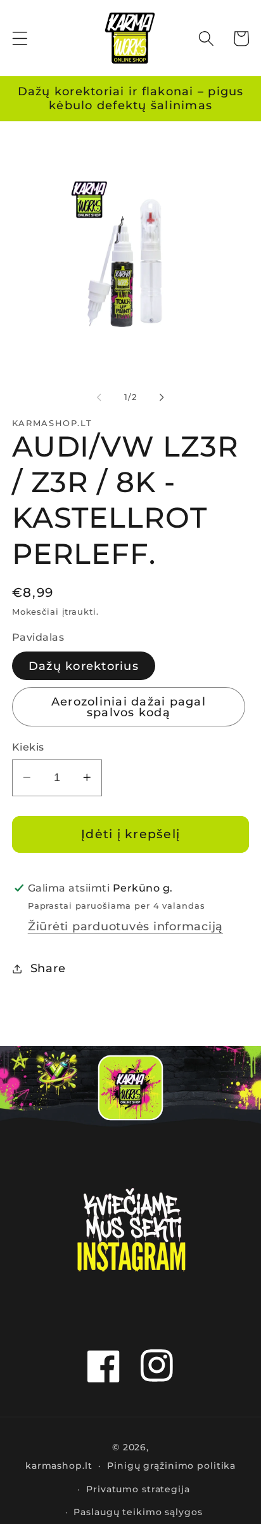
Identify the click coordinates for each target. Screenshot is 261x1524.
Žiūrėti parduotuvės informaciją (125, 926)
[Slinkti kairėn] (99, 397)
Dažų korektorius (84, 665)
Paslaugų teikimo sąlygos (137, 1512)
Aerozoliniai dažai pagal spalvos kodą (128, 707)
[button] (20, 38)
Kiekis (28, 746)
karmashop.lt (58, 1465)
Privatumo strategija (138, 1489)
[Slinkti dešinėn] (162, 397)
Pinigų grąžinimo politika (171, 1465)
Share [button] (48, 968)
